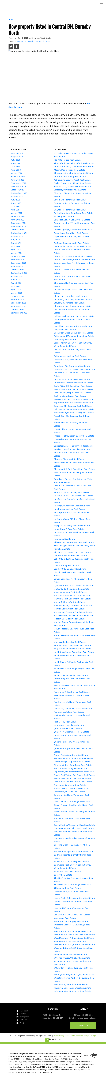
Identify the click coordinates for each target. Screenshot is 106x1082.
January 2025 (17, 220)
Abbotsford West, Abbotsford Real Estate (74, 166)
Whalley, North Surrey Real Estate (70, 954)
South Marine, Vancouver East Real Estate (74, 825)
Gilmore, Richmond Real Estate (69, 459)
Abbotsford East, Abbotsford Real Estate (74, 163)
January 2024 (17, 259)
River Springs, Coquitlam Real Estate (72, 761)
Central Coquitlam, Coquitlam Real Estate (74, 259)
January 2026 (17, 180)
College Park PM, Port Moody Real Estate (74, 316)
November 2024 (18, 226)
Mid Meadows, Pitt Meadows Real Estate (73, 615)
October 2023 (17, 269)
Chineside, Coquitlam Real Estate (70, 296)
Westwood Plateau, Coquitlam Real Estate (74, 944)
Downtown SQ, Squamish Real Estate (72, 366)
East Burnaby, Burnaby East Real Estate (73, 389)
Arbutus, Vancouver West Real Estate (72, 180)
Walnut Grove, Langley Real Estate (71, 921)
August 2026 (17, 156)
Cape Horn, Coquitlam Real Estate (71, 233)
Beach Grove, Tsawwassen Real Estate (72, 186)
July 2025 (15, 200)
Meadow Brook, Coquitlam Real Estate (73, 605)
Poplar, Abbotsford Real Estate (69, 712)
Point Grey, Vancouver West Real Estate (73, 708)
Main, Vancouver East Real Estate (70, 592)
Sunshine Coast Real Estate (67, 871)
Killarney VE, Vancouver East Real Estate (74, 542)
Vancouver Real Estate (65, 918)
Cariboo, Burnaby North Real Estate (71, 243)
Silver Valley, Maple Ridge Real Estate (72, 801)
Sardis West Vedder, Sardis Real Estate (73, 781)
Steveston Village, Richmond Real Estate (73, 851)
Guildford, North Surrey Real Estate (71, 492)
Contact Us (83, 1025)
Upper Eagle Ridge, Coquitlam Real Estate (74, 898)
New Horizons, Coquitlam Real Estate (72, 645)
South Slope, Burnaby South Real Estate (74, 828)
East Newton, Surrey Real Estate (70, 396)
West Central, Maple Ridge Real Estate (73, 931)
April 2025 (16, 210)
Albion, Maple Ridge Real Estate (69, 170)
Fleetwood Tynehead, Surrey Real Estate (74, 412)
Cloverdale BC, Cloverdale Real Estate (72, 306)
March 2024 (16, 253)
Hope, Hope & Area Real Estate (69, 529)
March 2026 (16, 173)
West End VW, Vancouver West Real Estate (74, 934)
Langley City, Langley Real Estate (70, 569)
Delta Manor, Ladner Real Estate (70, 356)
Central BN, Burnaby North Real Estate (33, 41)
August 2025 (17, 196)
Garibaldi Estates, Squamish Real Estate (73, 446)
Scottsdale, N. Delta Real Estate (69, 791)
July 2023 (15, 279)
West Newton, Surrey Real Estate (70, 941)
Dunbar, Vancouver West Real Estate (72, 379)
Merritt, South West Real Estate (69, 609)
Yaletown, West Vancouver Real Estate (72, 991)
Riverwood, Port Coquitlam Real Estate (73, 765)
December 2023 (18, 263)
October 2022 (17, 309)
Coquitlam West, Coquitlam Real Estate (73, 333)
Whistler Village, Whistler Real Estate (72, 958)
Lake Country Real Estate (66, 565)
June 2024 (16, 243)
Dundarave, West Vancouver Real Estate (73, 382)
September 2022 (19, 313)
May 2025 (15, 206)
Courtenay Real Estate (65, 339)
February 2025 (18, 216)
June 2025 (16, 203)
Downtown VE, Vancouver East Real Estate (74, 369)
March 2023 (16, 293)
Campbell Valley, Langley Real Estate (72, 220)
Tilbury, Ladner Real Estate (67, 888)
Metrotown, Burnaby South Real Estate (73, 612)
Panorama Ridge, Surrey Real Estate (72, 692)
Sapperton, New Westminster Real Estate (74, 771)
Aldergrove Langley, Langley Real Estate (73, 173)
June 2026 (16, 163)
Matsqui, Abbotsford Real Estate (70, 602)
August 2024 (17, 236)
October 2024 (17, 229)
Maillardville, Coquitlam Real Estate (71, 589)
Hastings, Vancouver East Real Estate (72, 505)
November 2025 (18, 186)
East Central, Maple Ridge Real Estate (72, 392)
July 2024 (15, 239)
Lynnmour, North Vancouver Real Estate (73, 585)
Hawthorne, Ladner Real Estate (69, 509)
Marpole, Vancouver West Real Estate (72, 595)
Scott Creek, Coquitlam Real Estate (71, 788)
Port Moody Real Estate (65, 722)
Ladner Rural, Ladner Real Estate (70, 555)
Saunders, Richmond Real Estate (70, 785)
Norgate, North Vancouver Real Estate (72, 648)
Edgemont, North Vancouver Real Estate (73, 402)
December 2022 (18, 303)
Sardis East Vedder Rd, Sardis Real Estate (74, 775)
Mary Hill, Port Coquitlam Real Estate (72, 599)
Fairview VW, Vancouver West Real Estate (74, 409)
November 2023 (18, 266)
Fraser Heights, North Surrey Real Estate (74, 436)
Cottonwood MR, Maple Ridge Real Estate (74, 336)
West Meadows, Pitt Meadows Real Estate (74, 938)
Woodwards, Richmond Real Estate (71, 984)
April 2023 (16, 289)
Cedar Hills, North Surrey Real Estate (72, 246)
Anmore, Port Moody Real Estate (70, 176)
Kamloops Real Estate (64, 539)
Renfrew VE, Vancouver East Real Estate (73, 758)
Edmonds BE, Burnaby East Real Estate (73, 406)
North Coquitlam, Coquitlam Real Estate (74, 652)
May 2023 (15, 286)
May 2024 (15, 246)
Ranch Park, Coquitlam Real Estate (71, 755)
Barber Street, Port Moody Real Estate (72, 183)
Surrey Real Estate (63, 875)
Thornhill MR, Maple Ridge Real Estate (73, 884)
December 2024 (18, 223)
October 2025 (17, 190)
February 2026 (18, 176)
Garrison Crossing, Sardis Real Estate (72, 449)
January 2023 (17, 299)
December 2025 (18, 183)
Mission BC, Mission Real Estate (69, 619)
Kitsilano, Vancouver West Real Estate (72, 552)
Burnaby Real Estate (64, 216)
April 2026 (16, 170)
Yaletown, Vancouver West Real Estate (72, 988)
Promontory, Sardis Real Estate (69, 725)
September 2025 (19, 193)
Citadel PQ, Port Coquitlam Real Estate (73, 299)
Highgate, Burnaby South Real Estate (72, 525)
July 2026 (15, 160)
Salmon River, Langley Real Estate (70, 768)
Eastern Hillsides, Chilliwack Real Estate (73, 399)
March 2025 (16, 213)
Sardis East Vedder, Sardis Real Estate (72, 778)
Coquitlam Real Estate (65, 329)
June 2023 (16, 283)
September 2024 (19, 233)
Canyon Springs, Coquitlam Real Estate (73, 229)
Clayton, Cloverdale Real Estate (69, 303)
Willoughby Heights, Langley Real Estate (74, 974)
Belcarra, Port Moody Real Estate (70, 190)
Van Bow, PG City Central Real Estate (72, 914)
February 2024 (18, 256)
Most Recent (17, 153)
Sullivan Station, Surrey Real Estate (71, 861)
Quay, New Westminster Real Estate (71, 732)
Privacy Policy (58, 1036)
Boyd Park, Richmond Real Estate (70, 200)
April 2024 (16, 249)
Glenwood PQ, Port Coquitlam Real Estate (74, 469)
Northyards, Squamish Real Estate (71, 675)
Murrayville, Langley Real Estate (70, 642)
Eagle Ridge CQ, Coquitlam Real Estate (73, 386)
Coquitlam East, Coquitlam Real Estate (73, 326)
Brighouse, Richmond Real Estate (70, 210)
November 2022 (18, 306)
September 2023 (19, 273)
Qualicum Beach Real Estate (68, 728)
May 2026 (15, 166)
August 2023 (17, 276)
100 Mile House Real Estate (67, 160)
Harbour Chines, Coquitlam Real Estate (73, 495)
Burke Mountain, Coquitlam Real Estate (73, 213)
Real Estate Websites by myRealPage (81, 1036)
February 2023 (18, 296)
